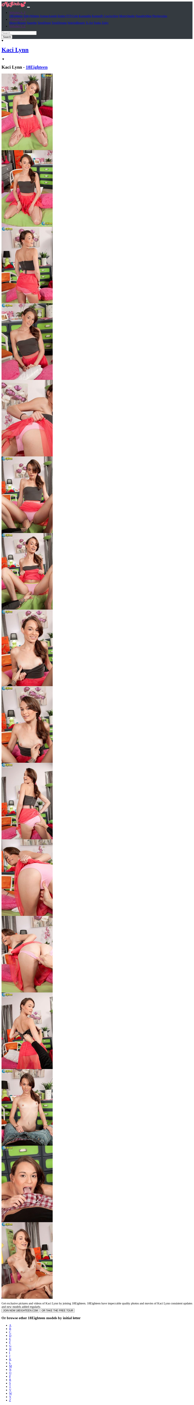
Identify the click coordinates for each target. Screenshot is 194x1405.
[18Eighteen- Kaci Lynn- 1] (27, 149)
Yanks (97, 22)
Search (7, 37)
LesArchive (111, 16)
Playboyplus (159, 16)
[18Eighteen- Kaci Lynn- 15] (27, 1221)
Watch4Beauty (76, 22)
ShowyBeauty (17, 22)
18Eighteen (16, 16)
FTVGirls (72, 16)
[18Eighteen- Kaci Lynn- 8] (27, 685)
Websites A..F (17, 12)
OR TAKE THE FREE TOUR (57, 1310)
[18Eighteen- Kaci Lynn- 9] (27, 761)
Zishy (105, 22)
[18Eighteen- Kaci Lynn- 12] (27, 991)
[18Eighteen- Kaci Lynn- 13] (27, 1068)
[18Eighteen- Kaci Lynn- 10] (27, 838)
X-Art (89, 22)
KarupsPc (98, 16)
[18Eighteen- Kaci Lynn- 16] (27, 1297)
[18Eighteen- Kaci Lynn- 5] (27, 455)
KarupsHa (85, 16)
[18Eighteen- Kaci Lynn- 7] (27, 608)
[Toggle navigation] (28, 7)
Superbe (32, 22)
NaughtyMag (144, 16)
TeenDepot (44, 22)
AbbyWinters (31, 16)
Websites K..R (17, 19)
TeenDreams (59, 22)
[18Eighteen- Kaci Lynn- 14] (27, 1144)
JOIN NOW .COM (20, 1310)
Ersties (62, 16)
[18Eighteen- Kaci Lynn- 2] (27, 225)
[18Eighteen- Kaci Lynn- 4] (27, 378)
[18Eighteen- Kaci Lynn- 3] (27, 302)
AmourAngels (48, 16)
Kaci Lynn (15, 49)
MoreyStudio (127, 16)
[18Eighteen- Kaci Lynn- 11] (27, 914)
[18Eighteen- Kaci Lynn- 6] (27, 532)
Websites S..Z (17, 26)
